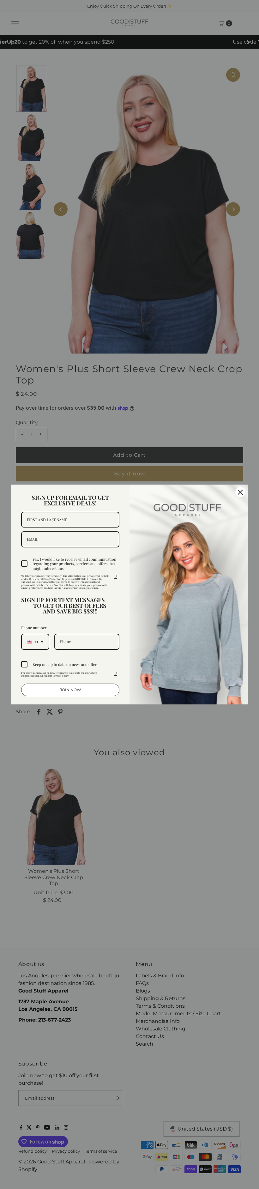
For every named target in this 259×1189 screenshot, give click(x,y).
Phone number (33, 627)
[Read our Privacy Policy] (115, 577)
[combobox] (35, 641)
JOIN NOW (70, 689)
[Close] (240, 492)
